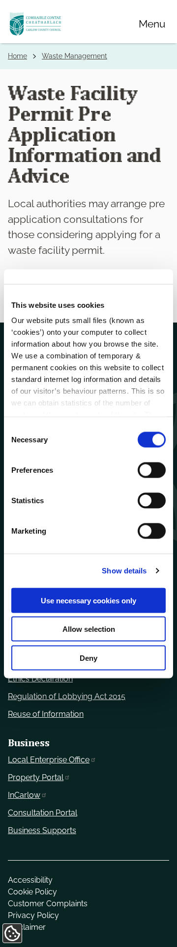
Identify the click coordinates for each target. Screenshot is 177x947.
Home (17, 56)
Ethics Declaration (40, 678)
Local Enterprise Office (48, 759)
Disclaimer (27, 927)
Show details (124, 571)
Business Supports (42, 830)
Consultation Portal (42, 812)
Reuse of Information (46, 714)
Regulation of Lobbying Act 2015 (66, 696)
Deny (88, 657)
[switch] (152, 470)
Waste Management (74, 56)
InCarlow (24, 795)
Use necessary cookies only (88, 600)
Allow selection (88, 629)
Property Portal (35, 777)
